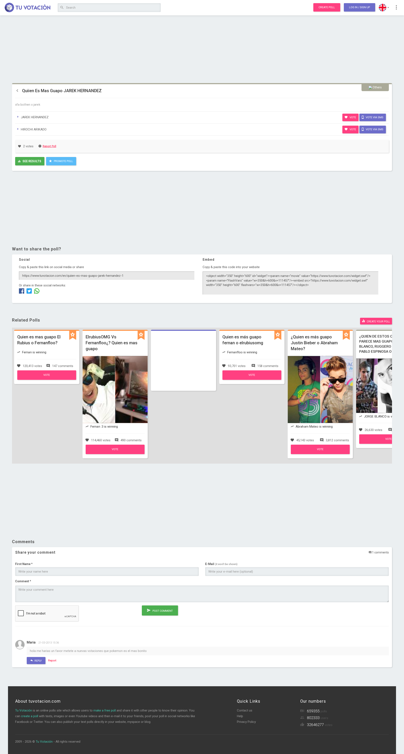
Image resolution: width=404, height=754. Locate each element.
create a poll (29, 716)
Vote (352, 117)
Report (52, 660)
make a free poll (104, 710)
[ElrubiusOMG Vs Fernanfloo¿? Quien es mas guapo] (115, 453)
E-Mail (221, 564)
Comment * (23, 581)
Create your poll (378, 321)
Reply (38, 660)
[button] (384, 7)
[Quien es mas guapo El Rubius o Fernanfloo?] (46, 378)
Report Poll (49, 146)
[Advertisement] (202, 49)
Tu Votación (23, 710)
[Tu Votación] (27, 8)
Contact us (244, 710)
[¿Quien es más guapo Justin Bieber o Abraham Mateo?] (320, 453)
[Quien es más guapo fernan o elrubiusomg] (251, 378)
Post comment (162, 610)
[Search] (62, 7)
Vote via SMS (374, 117)
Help (240, 716)
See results (31, 161)
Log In (359, 7)
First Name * (24, 564)
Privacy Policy (246, 722)
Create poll (327, 7)
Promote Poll (63, 161)
